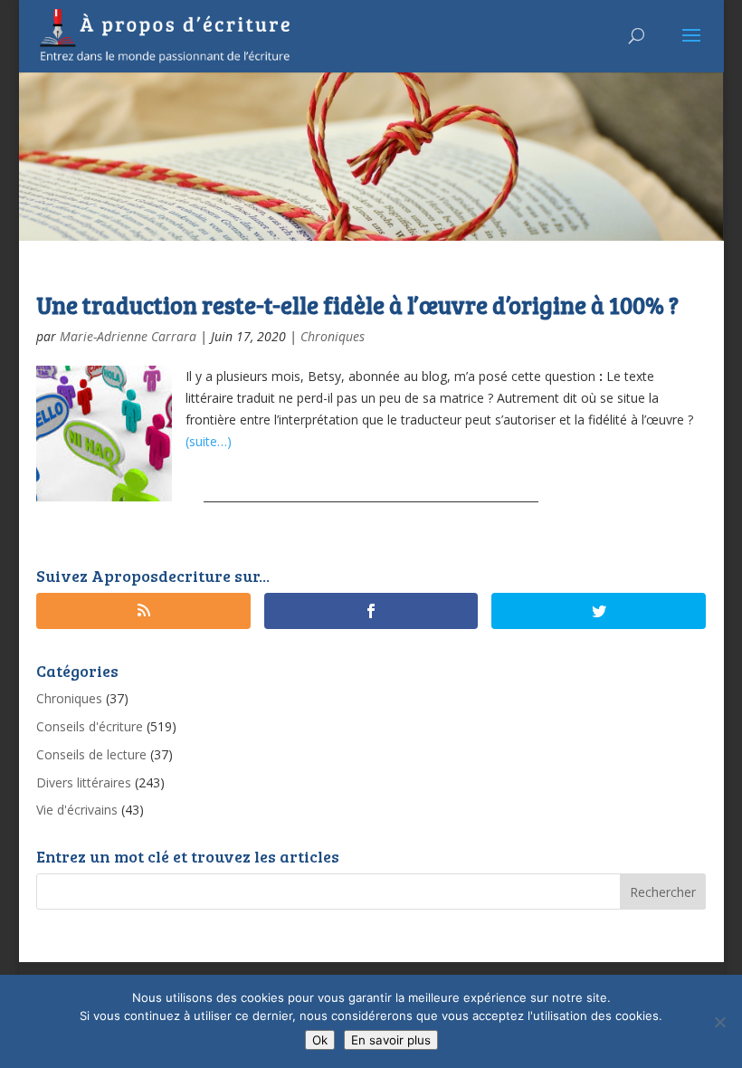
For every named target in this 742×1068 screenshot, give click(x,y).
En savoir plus (391, 1040)
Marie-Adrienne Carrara (128, 336)
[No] (719, 1022)
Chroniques (332, 336)
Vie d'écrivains (77, 809)
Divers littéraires (83, 782)
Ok (320, 1040)
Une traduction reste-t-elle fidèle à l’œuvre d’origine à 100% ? (357, 304)
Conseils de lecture (91, 754)
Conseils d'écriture (89, 726)
